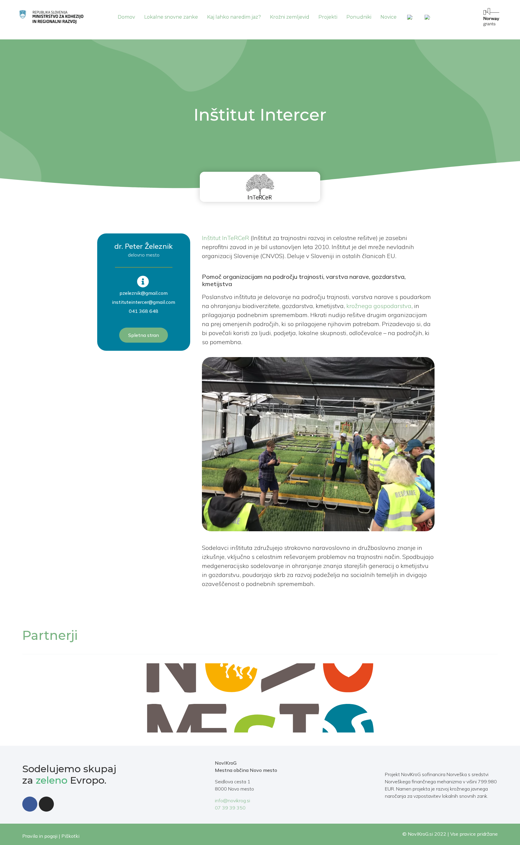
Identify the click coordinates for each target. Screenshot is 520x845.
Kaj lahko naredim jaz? (234, 17)
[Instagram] (46, 804)
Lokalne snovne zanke (171, 17)
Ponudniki (358, 17)
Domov (126, 17)
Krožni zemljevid (289, 17)
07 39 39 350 (230, 808)
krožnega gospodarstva (378, 306)
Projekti (327, 17)
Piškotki (70, 836)
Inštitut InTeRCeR (225, 238)
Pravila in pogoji (39, 836)
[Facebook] (29, 804)
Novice (388, 17)
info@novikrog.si (232, 800)
